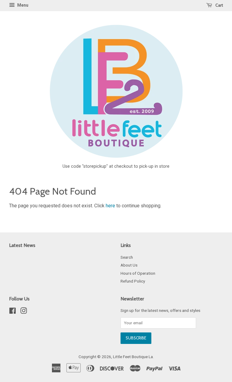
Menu (22, 5)
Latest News (22, 245)
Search (127, 257)
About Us (129, 265)
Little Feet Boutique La (133, 356)
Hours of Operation (138, 273)
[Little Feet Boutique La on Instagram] (23, 311)
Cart (218, 5)
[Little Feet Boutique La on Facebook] (12, 311)
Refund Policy (133, 281)
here (110, 206)
